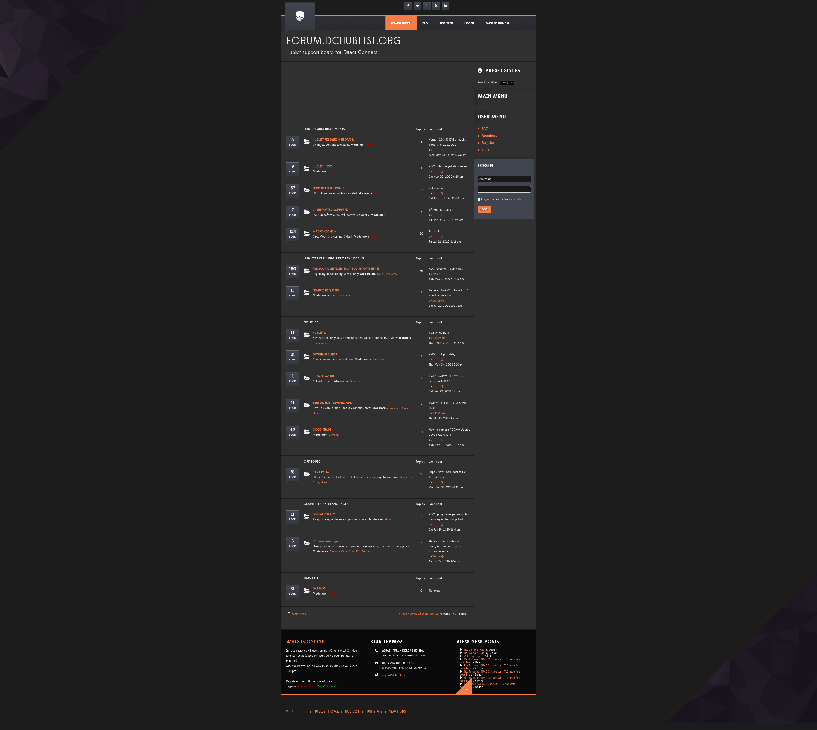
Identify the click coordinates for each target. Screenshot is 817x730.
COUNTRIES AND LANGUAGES (326, 504)
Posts (292, 145)
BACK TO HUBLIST (497, 23)
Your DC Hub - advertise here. (332, 403)
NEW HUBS (397, 711)
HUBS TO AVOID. (324, 376)
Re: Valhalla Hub (474, 650)
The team (401, 613)
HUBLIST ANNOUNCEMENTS (324, 129)
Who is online (305, 641)
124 (293, 231)
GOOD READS (322, 430)
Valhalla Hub (472, 656)
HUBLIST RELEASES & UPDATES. (333, 140)
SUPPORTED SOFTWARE (328, 188)
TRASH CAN (312, 578)
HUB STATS (374, 711)
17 (293, 333)
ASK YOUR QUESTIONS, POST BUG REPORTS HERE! (346, 269)
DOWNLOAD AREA (325, 354)
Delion (437, 300)
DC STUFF (311, 322)
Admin (370, 145)
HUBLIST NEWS (322, 166)
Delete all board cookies (423, 613)
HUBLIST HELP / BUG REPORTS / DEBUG (334, 258)
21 (293, 354)
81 (293, 472)
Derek (380, 274)
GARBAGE (319, 589)
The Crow (391, 274)
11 (292, 403)
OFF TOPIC (312, 462)
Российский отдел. (327, 541)
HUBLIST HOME (326, 711)
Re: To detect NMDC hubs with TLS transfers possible (490, 660)
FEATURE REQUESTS (326, 290)
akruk (324, 343)
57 (292, 188)
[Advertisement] (376, 97)
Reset (289, 711)
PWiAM (437, 338)
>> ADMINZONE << (324, 231)
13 (293, 290)
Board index (299, 614)
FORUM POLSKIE (324, 514)
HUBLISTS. (319, 333)
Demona (355, 381)
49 (292, 430)
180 (292, 269)
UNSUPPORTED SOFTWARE (330, 210)
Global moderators (327, 686)
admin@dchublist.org (395, 675)
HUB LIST (352, 711)
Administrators (306, 686)
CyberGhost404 (350, 551)
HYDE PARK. (321, 472)
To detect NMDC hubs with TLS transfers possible (487, 685)
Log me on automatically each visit (502, 199)
